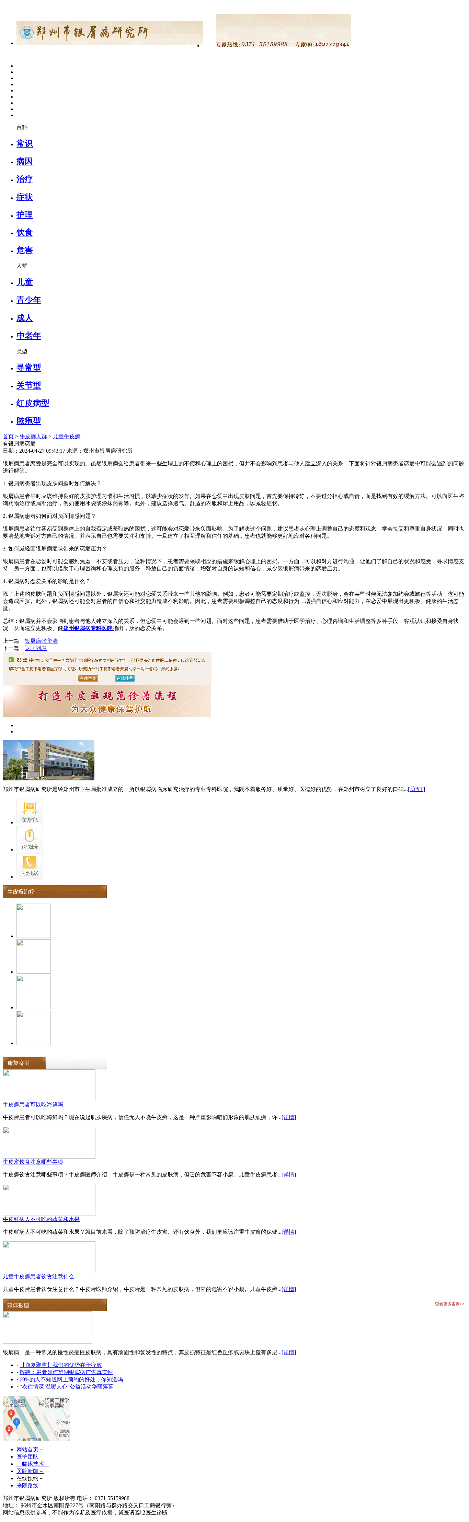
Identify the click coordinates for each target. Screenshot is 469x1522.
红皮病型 (32, 403)
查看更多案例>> (450, 1304)
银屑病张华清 (41, 641)
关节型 (28, 385)
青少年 (28, 299)
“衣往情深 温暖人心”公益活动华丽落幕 (67, 1387)
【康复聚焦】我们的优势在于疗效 (61, 1365)
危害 (24, 250)
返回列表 (36, 648)
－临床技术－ (32, 1464)
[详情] (289, 1117)
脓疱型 (28, 420)
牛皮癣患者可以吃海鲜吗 (33, 1104)
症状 (24, 197)
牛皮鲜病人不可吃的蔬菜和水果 (41, 1219)
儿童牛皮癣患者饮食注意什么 (38, 1276)
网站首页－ (30, 1449)
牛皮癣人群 (33, 436)
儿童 (24, 282)
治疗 (24, 179)
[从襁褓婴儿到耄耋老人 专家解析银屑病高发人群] (47, 1342)
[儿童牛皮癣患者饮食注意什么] (49, 1271)
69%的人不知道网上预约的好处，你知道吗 (71, 1379)
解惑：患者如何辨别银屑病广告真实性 (66, 1372)
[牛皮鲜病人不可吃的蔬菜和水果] (49, 1214)
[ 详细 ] (416, 789)
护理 (24, 214)
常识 (24, 143)
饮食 (24, 232)
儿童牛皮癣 (66, 436)
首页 (8, 436)
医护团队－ (30, 1457)
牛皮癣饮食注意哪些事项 (33, 1162)
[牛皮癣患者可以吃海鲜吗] (49, 1099)
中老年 (28, 335)
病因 (24, 161)
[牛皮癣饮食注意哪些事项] (49, 1157)
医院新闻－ (30, 1471)
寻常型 (28, 367)
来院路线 (27, 1485)
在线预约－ (30, 1478)
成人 (24, 317)
